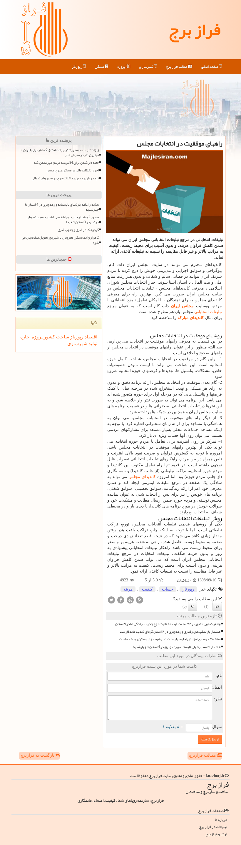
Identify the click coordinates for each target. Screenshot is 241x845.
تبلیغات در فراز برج (213, 826)
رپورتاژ (77, 66)
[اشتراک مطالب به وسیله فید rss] (139, 599)
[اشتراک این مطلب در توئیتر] (111, 599)
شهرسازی (146, 66)
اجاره (25, 336)
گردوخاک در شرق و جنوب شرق (78, 229)
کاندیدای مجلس (142, 476)
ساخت (62, 336)
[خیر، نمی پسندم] (192, 606)
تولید (92, 343)
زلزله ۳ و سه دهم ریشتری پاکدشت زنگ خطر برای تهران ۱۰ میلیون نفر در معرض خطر (60, 152)
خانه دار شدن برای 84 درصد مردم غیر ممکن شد (66, 162)
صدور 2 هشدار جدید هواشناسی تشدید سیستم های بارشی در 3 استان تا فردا (63, 220)
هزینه (128, 589)
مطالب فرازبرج (203, 755)
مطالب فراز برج (177, 66)
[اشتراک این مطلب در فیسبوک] (121, 599)
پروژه (121, 66)
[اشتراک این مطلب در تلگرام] (130, 599)
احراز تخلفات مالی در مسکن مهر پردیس (73, 170)
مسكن (100, 66)
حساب (167, 589)
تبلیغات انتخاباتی (208, 312)
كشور (49, 336)
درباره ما (221, 819)
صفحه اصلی (210, 66)
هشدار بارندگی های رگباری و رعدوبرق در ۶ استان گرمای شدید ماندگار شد (170, 631)
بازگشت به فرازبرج (38, 755)
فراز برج (194, 29)
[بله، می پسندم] (217, 606)
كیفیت (147, 589)
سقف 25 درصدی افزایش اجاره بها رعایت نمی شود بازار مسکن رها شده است (169, 639)
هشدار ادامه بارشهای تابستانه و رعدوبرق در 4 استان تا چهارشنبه (176, 647)
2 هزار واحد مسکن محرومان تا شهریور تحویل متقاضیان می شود (60, 240)
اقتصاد (90, 336)
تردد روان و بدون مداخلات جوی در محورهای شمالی (65, 178)
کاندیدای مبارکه (191, 317)
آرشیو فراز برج (216, 834)
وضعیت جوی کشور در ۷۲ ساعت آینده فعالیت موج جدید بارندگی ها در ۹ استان (167, 624)
